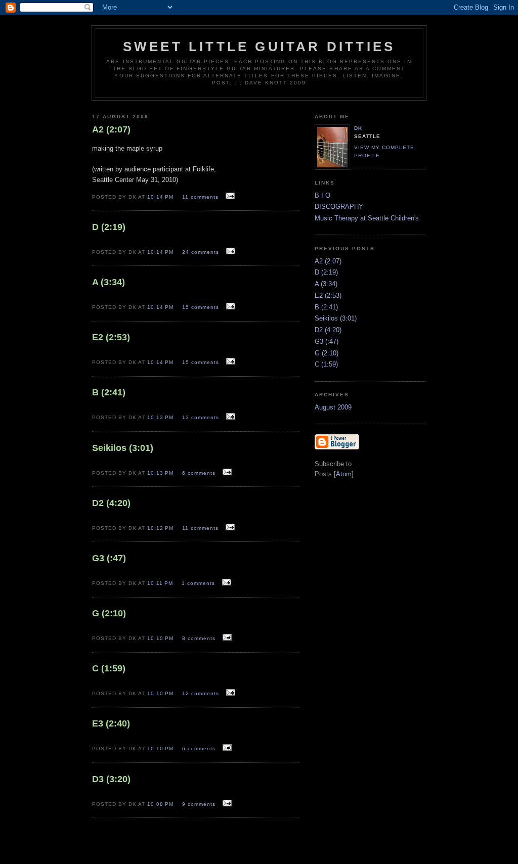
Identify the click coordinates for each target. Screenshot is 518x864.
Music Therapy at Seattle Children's (367, 218)
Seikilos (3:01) (336, 318)
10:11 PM (161, 583)
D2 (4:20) (328, 330)
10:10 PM (161, 638)
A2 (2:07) (328, 261)
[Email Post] (229, 196)
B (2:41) (326, 307)
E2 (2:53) (328, 295)
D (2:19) (326, 272)
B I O (322, 195)
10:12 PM (161, 528)
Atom (344, 474)
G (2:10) (326, 353)
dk (358, 128)
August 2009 (333, 407)
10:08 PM (161, 804)
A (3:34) (326, 284)
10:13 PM (161, 417)
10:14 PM (161, 197)
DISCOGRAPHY (339, 206)
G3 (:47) (326, 341)
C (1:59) (326, 364)
